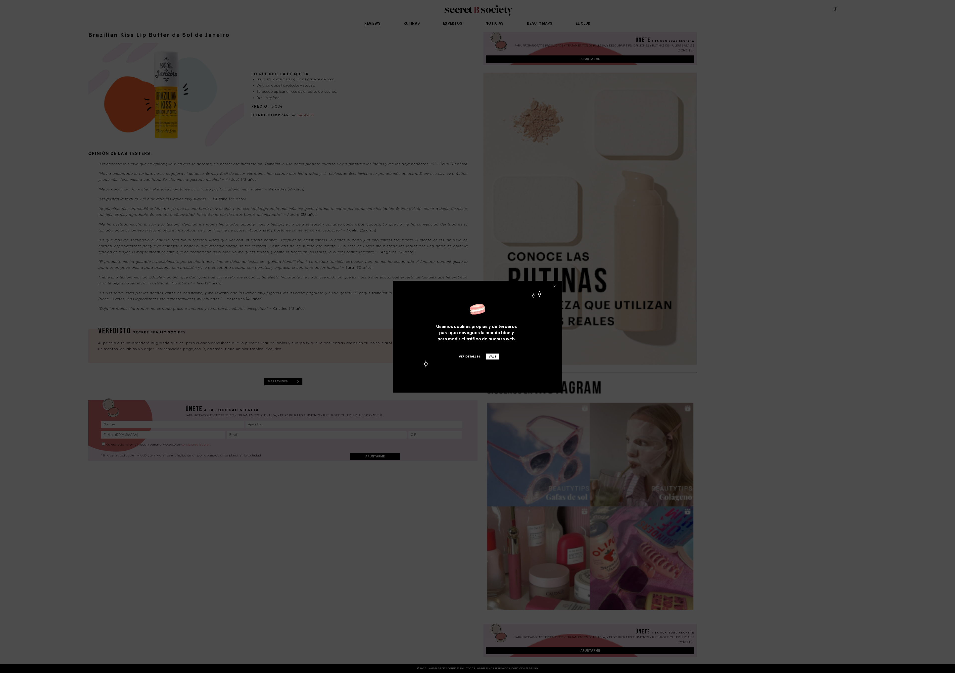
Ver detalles (469, 356)
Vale (492, 356)
